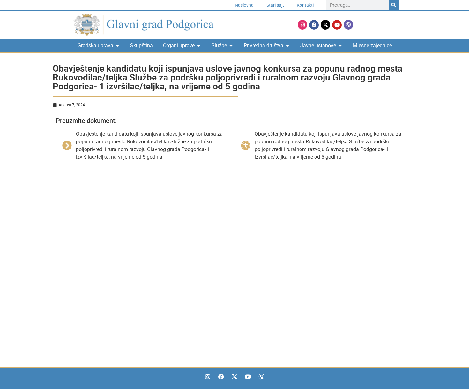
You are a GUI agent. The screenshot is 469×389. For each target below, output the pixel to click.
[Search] (394, 5)
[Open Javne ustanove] (340, 46)
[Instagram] (302, 25)
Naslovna (244, 5)
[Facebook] (314, 25)
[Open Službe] (231, 46)
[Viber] (348, 25)
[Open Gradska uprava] (117, 46)
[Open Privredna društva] (287, 46)
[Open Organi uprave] (198, 46)
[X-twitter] (325, 25)
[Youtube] (337, 25)
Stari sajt (275, 5)
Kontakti (305, 5)
